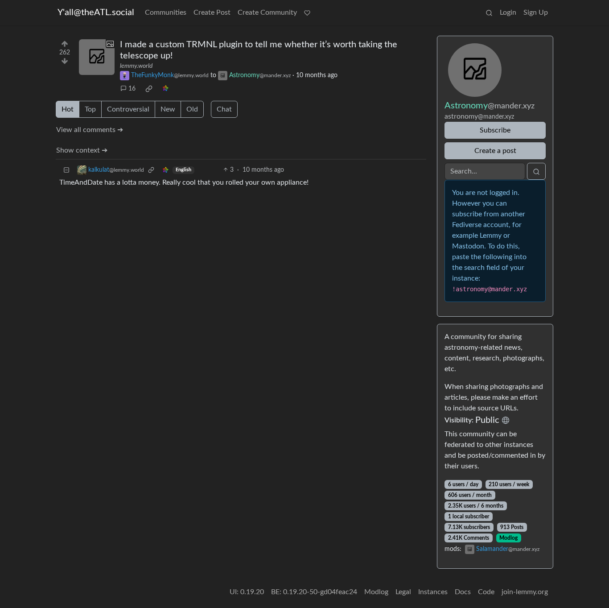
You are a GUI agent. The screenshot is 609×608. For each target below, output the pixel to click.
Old (192, 109)
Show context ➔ (81, 150)
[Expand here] (97, 57)
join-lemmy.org (525, 592)
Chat (224, 109)
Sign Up (535, 12)
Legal (403, 592)
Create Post (211, 12)
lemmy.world (136, 66)
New (167, 109)
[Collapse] (66, 170)
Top (90, 109)
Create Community (267, 12)
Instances (433, 592)
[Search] (489, 12)
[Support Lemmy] (307, 12)
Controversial (128, 109)
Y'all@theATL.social (96, 12)
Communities (165, 12)
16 (132, 89)
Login (508, 12)
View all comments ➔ (89, 129)
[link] (149, 88)
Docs (463, 592)
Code (486, 592)
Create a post (495, 150)
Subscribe (495, 130)
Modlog (508, 538)
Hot (68, 109)
